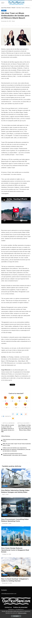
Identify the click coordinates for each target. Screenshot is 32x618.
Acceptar (16, 616)
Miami (3, 10)
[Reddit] (25, 414)
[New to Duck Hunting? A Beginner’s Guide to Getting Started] (16, 567)
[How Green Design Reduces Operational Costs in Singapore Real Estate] (16, 536)
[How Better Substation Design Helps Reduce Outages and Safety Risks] (16, 478)
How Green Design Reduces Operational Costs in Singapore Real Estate (15, 550)
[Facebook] (13, 414)
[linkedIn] (21, 414)
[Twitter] (17, 414)
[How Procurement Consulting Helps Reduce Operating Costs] (16, 507)
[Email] (13, 418)
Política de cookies (22, 613)
